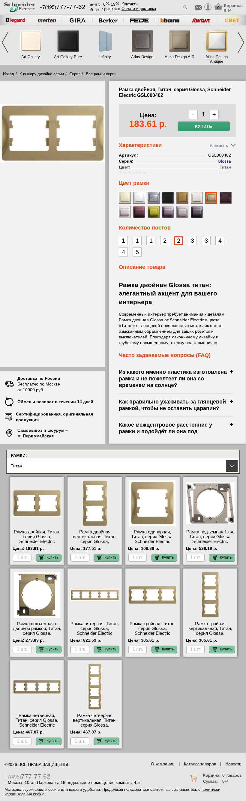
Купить (203, 126)
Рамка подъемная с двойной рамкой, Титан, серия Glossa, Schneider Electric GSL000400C (37, 633)
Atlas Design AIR (179, 57)
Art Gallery (30, 57)
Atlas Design (142, 57)
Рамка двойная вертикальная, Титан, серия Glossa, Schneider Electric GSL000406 (95, 542)
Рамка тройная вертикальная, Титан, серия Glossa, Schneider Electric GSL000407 (210, 633)
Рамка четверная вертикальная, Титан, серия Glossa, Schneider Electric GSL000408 (95, 725)
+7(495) (63, 7)
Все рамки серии (101, 74)
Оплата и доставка (139, 8)
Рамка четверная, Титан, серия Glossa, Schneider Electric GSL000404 (37, 722)
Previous (5, 42)
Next (240, 42)
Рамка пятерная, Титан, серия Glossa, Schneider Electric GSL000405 (94, 630)
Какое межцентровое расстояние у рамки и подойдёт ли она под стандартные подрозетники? (165, 431)
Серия (74, 74)
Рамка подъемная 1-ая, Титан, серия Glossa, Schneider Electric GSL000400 (210, 539)
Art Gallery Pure (68, 57)
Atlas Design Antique (217, 59)
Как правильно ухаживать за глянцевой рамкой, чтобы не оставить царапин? (172, 404)
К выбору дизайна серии (42, 74)
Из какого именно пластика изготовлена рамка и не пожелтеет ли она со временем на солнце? (173, 378)
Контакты (130, 4)
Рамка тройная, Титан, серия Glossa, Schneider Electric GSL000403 (153, 630)
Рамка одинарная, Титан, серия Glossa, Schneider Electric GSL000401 (152, 539)
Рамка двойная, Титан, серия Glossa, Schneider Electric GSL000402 (37, 539)
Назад (8, 74)
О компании (163, 763)
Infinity (105, 57)
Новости (233, 763)
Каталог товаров (200, 763)
